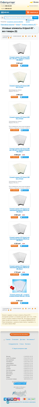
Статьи (22, 344)
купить (15, 65)
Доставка (22, 339)
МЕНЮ (6, 12)
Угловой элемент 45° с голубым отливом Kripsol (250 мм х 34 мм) (19, 295)
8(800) (6, 8)
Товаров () (33, 12)
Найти (35, 17)
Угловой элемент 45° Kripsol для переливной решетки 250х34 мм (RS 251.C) (19, 239)
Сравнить (25, 65)
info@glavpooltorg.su (21, 382)
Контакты (27, 344)
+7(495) (6, 6)
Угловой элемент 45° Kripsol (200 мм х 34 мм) (20, 86)
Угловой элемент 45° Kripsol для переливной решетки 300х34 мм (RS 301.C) (19, 267)
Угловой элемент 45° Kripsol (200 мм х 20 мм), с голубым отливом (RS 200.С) (19, 58)
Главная (8, 339)
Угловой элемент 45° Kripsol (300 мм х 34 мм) (20, 178)
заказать (15, 130)
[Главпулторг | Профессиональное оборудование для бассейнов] (7, 3)
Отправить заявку (21, 383)
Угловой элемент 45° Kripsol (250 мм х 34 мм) (20, 118)
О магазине (15, 339)
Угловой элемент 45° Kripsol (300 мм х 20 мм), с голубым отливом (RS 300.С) (19, 150)
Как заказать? (31, 339)
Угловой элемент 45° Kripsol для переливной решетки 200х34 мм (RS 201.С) (19, 210)
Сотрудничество (13, 344)
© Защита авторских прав (19, 348)
